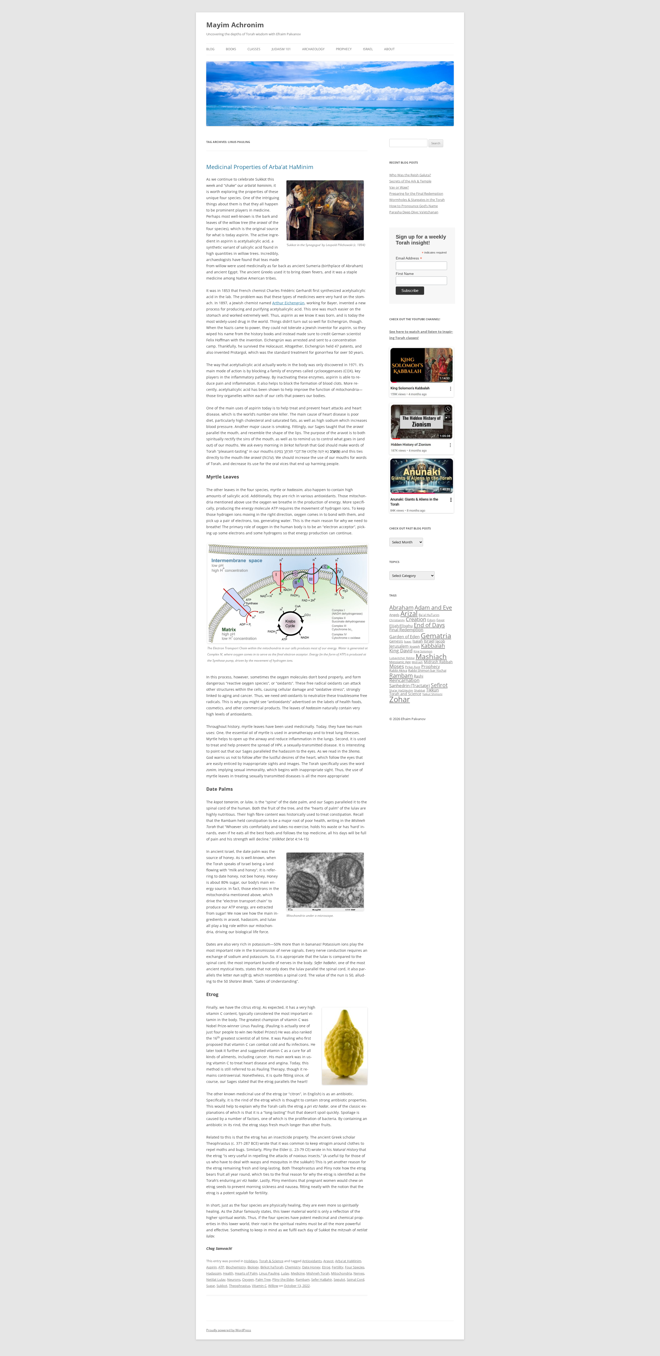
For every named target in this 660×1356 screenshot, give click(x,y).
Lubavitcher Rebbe (402, 658)
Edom (431, 620)
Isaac (407, 641)
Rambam (303, 1279)
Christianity (397, 620)
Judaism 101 (281, 49)
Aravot (328, 1261)
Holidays (251, 1261)
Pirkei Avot (412, 667)
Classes (254, 49)
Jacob (440, 641)
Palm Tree (263, 1279)
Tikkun (432, 690)
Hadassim (213, 1273)
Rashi (418, 676)
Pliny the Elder (283, 1279)
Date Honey (311, 1267)
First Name (405, 274)
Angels (394, 614)
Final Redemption (406, 630)
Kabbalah (433, 645)
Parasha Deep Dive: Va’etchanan (413, 212)
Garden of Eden (404, 636)
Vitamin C (259, 1285)
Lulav (285, 1273)
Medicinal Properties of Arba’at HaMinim (259, 167)
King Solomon (423, 651)
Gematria (436, 635)
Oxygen (248, 1279)
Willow (273, 1285)
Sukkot (222, 1285)
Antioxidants (312, 1261)
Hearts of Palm (246, 1273)
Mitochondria (341, 1273)
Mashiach (431, 656)
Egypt (440, 620)
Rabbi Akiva (398, 670)
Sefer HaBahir (321, 1279)
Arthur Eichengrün (288, 302)
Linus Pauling (269, 1273)
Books (231, 49)
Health (228, 1273)
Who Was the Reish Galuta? (410, 175)
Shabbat (419, 690)
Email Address (409, 258)
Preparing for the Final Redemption (416, 193)
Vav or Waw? (399, 187)
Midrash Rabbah (438, 661)
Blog (210, 49)
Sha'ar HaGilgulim (401, 690)
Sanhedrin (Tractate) (409, 685)
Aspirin (211, 1267)
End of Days (429, 625)
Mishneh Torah (317, 1273)
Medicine (298, 1273)
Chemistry (293, 1267)
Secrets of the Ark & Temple (410, 181)
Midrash (417, 662)
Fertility (337, 1267)
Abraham (401, 607)
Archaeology (313, 49)
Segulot (339, 1279)
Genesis (396, 641)
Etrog (326, 1267)
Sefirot (439, 685)
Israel (368, 49)
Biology (253, 1267)
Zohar (399, 699)
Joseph (415, 646)
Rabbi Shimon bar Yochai (427, 670)
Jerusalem (399, 646)
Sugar (210, 1285)
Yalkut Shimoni (432, 694)
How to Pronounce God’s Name (413, 206)
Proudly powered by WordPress (228, 1330)
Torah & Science (271, 1261)
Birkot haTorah (271, 1267)
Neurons (234, 1279)
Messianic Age (400, 662)
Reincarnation (404, 680)
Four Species (354, 1267)
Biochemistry (236, 1267)
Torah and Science (405, 693)
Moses (396, 666)
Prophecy (344, 49)
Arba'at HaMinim (348, 1261)
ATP (221, 1267)
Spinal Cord (355, 1279)
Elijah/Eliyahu (401, 625)
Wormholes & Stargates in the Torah (417, 199)
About (389, 49)
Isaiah (417, 641)
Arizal (409, 613)
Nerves (358, 1273)
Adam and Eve (433, 607)
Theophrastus (239, 1285)
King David (400, 650)
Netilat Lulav (216, 1279)
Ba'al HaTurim (429, 615)
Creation (416, 619)
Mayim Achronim (235, 24)
